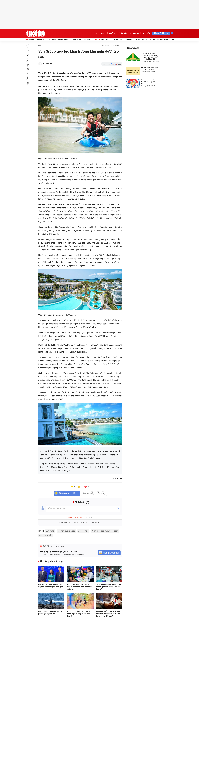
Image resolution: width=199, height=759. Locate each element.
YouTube (112, 33)
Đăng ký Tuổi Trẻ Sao (161, 33)
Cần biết (124, 33)
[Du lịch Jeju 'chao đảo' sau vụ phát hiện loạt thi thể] (51, 601)
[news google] (111, 64)
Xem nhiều (40, 39)
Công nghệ (87, 39)
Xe (92, 39)
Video (48, 39)
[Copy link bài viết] (98, 493)
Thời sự (53, 39)
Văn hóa (116, 39)
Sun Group (50, 531)
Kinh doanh (77, 39)
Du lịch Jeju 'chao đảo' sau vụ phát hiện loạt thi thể (50, 612)
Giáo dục (137, 39)
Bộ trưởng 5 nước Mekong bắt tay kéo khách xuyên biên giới (50, 585)
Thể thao (129, 39)
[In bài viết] (27, 83)
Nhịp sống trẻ (106, 39)
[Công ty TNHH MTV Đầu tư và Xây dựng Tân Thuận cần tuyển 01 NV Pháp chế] (133, 57)
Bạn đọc (167, 39)
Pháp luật (68, 39)
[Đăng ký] (109, 552)
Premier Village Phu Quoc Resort (105, 531)
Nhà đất (145, 39)
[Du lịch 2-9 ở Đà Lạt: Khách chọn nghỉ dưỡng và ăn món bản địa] (80, 601)
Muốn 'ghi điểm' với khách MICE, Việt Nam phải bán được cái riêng (79, 586)
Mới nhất (32, 39)
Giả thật (160, 39)
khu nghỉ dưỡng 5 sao (66, 531)
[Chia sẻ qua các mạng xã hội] (103, 493)
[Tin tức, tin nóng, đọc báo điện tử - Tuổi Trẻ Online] (35, 33)
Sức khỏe (152, 39)
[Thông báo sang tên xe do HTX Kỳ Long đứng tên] (133, 83)
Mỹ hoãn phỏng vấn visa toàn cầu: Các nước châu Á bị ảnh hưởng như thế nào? (108, 613)
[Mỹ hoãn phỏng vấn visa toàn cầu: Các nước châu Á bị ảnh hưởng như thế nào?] (109, 601)
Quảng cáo (135, 33)
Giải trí (122, 39)
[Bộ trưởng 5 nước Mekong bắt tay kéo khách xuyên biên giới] (51, 574)
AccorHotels (83, 531)
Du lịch (97, 39)
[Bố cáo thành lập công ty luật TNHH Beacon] (133, 71)
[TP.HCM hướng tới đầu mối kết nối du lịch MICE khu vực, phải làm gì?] (109, 574)
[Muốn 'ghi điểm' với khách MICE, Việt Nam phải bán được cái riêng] (80, 574)
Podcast (101, 33)
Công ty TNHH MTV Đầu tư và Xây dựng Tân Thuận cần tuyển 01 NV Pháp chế (150, 56)
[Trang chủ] (27, 39)
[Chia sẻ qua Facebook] (92, 493)
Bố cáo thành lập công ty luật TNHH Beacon (149, 68)
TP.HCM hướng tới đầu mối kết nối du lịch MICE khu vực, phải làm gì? (109, 586)
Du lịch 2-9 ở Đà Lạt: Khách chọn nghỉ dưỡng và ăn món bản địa (78, 613)
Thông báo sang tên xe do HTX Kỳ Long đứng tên (149, 82)
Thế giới (60, 39)
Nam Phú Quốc (45, 535)
